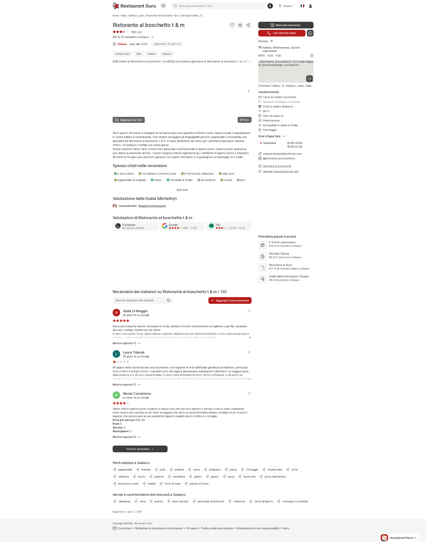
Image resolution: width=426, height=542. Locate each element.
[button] (249, 91)
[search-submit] (175, 6)
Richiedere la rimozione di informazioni (158, 528)
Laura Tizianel (134, 352)
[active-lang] (302, 6)
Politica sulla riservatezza (217, 528)
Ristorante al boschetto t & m (149, 25)
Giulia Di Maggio (135, 311)
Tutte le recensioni (137, 449)
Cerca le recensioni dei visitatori (134, 300)
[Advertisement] (182, 261)
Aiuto (286, 528)
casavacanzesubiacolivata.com (282, 153)
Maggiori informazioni (152, 206)
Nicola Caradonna (137, 394)
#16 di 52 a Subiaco (131, 37)
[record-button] (270, 6)
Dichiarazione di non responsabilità (257, 528)
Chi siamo (192, 528)
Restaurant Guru (143, 523)
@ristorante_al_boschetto (279, 158)
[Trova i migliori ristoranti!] (134, 6)
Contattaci (125, 528)
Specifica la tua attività (277, 166)
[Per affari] (163, 6)
